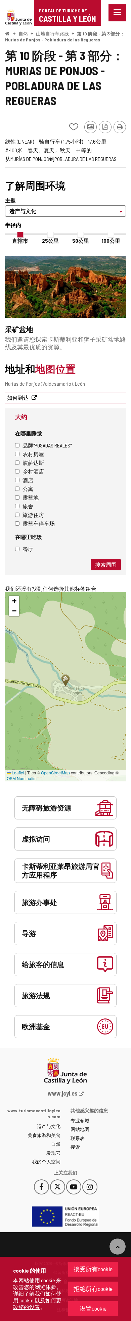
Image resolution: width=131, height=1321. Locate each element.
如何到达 (18, 397)
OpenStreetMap (55, 772)
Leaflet (17, 772)
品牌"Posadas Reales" (47, 445)
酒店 (28, 480)
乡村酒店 (33, 471)
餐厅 (28, 549)
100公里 (111, 240)
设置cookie (93, 1308)
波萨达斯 (33, 462)
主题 (10, 200)
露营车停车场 (39, 523)
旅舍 (28, 506)
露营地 (31, 497)
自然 (23, 33)
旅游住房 (33, 515)
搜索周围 (106, 564)
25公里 (50, 240)
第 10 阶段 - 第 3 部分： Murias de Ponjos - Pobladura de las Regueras (65, 36)
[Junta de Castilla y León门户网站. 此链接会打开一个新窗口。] (18, 16)
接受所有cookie (93, 1269)
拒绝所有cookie (93, 1288)
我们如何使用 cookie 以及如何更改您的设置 (37, 1300)
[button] (14, 601)
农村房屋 (33, 454)
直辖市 (20, 240)
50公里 (80, 240)
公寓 (28, 489)
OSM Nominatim (22, 778)
